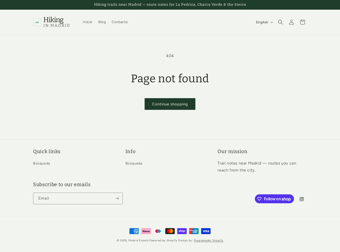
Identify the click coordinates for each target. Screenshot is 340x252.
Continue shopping (170, 104)
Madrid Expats (138, 240)
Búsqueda (41, 163)
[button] (280, 22)
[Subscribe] (117, 198)
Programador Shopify (208, 240)
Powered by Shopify (163, 240)
